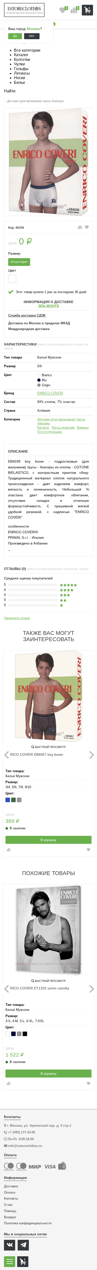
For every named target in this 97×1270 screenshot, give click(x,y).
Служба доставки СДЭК (27, 315)
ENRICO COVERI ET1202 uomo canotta (37, 988)
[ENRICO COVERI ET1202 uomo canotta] (48, 930)
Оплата (9, 1192)
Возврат (10, 1217)
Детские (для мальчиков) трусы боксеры (61, 421)
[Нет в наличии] (12, 279)
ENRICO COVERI (50, 393)
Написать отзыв (17, 618)
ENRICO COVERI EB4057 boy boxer (34, 754)
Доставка (11, 1186)
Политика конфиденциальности (27, 1223)
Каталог (43, 427)
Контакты (11, 1198)
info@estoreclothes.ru (25, 1146)
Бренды (83, 427)
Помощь (10, 1211)
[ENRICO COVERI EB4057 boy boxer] (48, 696)
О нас (8, 1205)
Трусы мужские (63, 427)
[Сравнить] (80, 227)
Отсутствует (19, 262)
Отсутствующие (49, 432)
